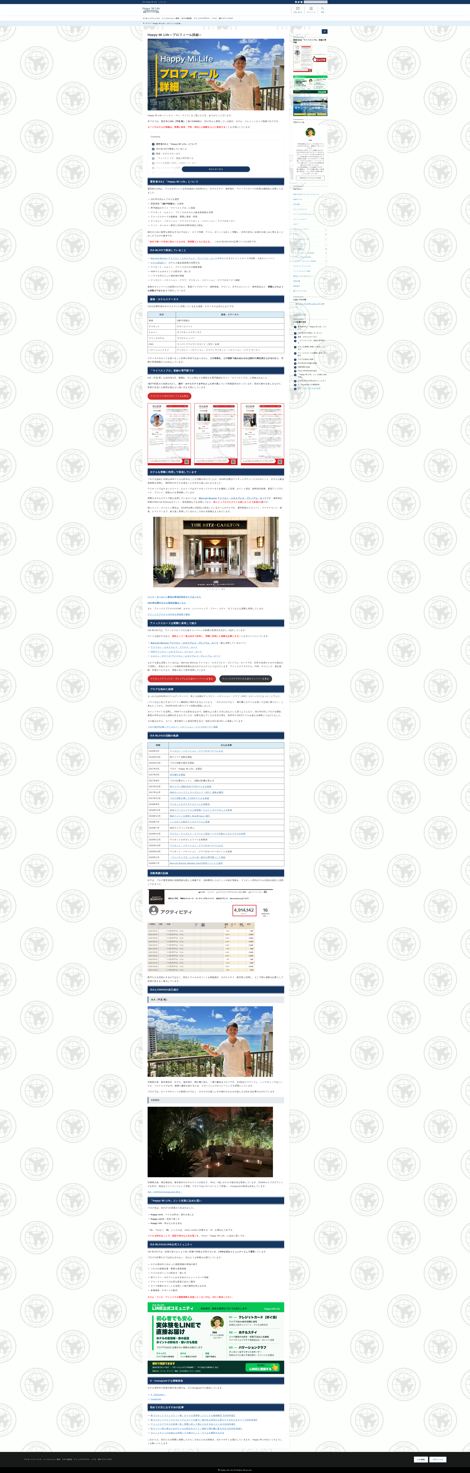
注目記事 (310, 281)
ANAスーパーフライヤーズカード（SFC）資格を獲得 (196, 792)
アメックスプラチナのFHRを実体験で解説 (169, 614)
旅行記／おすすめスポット (310, 276)
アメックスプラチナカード (310, 214)
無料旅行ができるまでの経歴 (310, 178)
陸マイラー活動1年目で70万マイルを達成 (190, 786)
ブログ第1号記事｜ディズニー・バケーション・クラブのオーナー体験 (183, 727)
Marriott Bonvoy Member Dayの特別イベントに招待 (196, 863)
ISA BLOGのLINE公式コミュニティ (312, 381)
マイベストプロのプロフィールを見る (169, 396)
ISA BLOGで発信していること (171, 149)
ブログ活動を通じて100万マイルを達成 (189, 798)
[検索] (325, 31)
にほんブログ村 (299, 314)
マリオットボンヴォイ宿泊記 (311, 261)
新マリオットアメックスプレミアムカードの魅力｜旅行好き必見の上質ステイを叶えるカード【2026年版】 (204, 1420)
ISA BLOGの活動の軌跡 (307, 363)
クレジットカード (310, 219)
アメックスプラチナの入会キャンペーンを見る (245, 679)
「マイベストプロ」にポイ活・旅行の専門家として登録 (197, 857)
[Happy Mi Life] (151, 10)
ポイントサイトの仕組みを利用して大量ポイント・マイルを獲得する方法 (187, 1433)
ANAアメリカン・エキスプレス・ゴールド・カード (176, 651)
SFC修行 (310, 204)
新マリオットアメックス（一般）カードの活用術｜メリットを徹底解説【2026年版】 (193, 1415)
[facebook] (296, 2)
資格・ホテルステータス (168, 153)
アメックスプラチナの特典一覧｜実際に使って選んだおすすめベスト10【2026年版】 (193, 1424)
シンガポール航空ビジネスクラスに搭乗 (190, 822)
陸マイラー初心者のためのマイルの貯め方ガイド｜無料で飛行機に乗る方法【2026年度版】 (197, 1428)
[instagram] (301, 2)
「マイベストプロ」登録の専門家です (175, 158)
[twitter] (299, 2)
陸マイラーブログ (310, 291)
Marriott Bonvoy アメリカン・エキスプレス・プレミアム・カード (184, 258)
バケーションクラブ (310, 229)
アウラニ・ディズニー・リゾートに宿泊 (190, 834)
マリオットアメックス (310, 266)
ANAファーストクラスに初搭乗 (185, 810)
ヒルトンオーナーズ (310, 239)
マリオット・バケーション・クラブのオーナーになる (196, 845)
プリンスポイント (310, 244)
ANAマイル (310, 199)
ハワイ (310, 234)
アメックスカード (310, 209)
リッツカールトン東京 (310, 271)
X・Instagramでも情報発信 (309, 384)
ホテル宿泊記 (157, 263)
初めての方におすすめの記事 (309, 388)
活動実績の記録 (304, 367)
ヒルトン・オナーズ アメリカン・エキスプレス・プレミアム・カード (185, 656)
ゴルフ (310, 224)
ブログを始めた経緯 (166, 172)
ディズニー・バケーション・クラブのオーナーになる (196, 751)
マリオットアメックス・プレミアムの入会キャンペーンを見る (182, 679)
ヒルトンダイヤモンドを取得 (217, 810)
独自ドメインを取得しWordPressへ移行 (190, 816)
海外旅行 (310, 286)
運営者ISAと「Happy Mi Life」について (176, 144)
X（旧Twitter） (158, 1395)
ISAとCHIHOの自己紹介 (307, 371)
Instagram (156, 1399)
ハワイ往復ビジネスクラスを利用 (228, 834)
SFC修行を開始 (177, 775)
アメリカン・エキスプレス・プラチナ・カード (174, 647)
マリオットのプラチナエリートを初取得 (190, 804)
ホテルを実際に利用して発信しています (176, 163)
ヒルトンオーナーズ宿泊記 (311, 253)
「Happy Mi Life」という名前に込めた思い (312, 376)
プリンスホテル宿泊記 (310, 257)
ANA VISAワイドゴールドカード (310, 194)
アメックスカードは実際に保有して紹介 (176, 168)
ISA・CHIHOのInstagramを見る (164, 1192)
